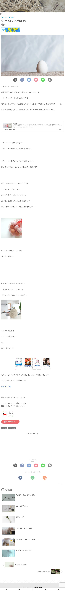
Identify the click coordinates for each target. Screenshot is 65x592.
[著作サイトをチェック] (20, 478)
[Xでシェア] (15, 80)
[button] (50, 80)
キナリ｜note (6, 386)
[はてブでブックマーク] (29, 80)
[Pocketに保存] (36, 80)
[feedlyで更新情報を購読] (32, 478)
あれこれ (5, 428)
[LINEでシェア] (43, 80)
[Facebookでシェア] (22, 80)
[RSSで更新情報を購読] (45, 478)
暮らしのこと (12, 428)
